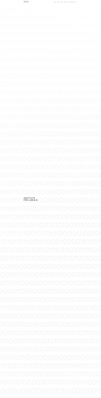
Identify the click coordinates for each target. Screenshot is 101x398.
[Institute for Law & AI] (26, 1)
